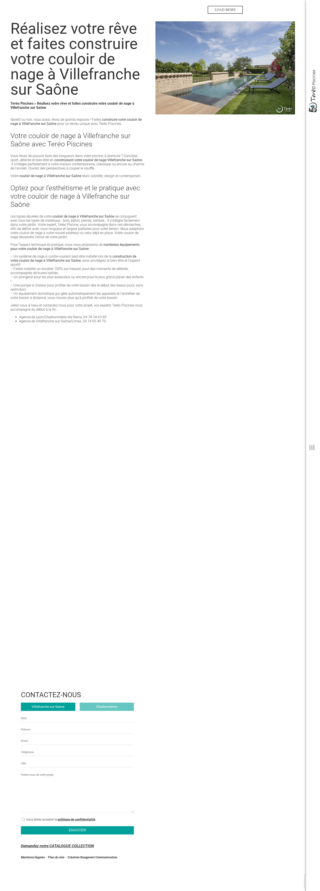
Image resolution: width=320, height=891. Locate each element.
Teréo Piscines (22, 103)
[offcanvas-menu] (312, 447)
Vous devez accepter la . (61, 819)
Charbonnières (106, 707)
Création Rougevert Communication (92, 857)
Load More (225, 10)
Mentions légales (33, 857)
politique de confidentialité (76, 819)
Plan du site (56, 857)
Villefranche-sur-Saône (48, 707)
